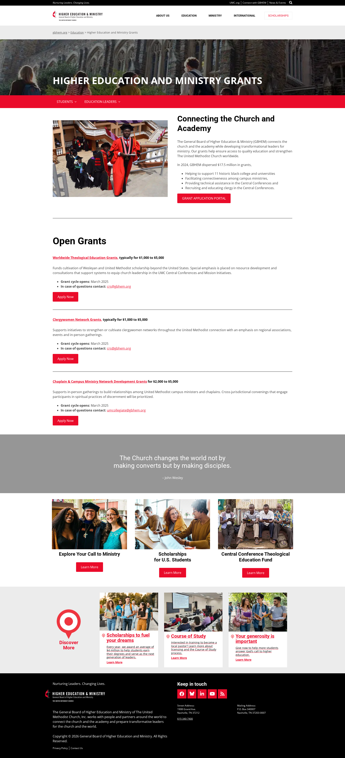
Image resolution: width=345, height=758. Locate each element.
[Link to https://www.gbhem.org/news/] (222, 693)
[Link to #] (290, 3)
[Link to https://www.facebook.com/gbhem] (181, 693)
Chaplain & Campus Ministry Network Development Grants (100, 381)
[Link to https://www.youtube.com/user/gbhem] (212, 693)
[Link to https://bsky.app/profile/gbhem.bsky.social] (192, 693)
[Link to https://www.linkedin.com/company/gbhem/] (202, 693)
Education (77, 32)
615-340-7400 (185, 718)
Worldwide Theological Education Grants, (85, 257)
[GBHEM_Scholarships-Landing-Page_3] (172, 501)
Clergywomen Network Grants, (77, 319)
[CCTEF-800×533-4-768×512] (255, 501)
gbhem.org (60, 32)
